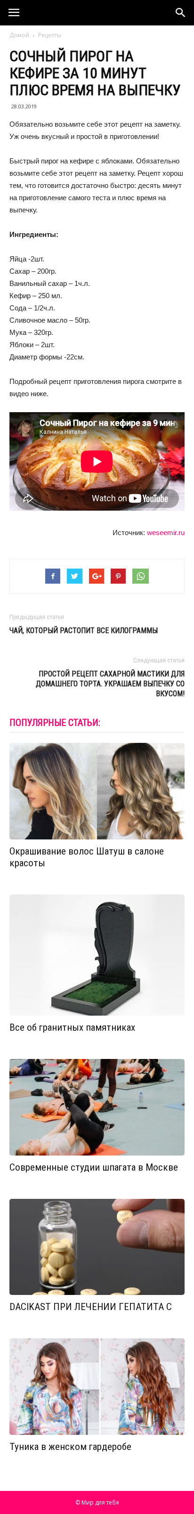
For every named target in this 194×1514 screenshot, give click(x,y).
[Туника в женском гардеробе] (97, 1386)
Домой (19, 35)
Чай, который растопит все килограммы (83, 630)
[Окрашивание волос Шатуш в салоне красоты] (97, 791)
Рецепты (49, 35)
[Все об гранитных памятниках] (97, 955)
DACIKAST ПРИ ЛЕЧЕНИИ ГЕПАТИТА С (90, 1306)
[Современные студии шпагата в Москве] (97, 1107)
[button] (181, 12)
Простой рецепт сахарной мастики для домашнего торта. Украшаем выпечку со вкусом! (110, 683)
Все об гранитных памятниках (72, 1027)
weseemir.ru (166, 533)
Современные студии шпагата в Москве (93, 1167)
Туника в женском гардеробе (70, 1446)
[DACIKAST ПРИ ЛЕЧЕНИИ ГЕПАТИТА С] (97, 1247)
